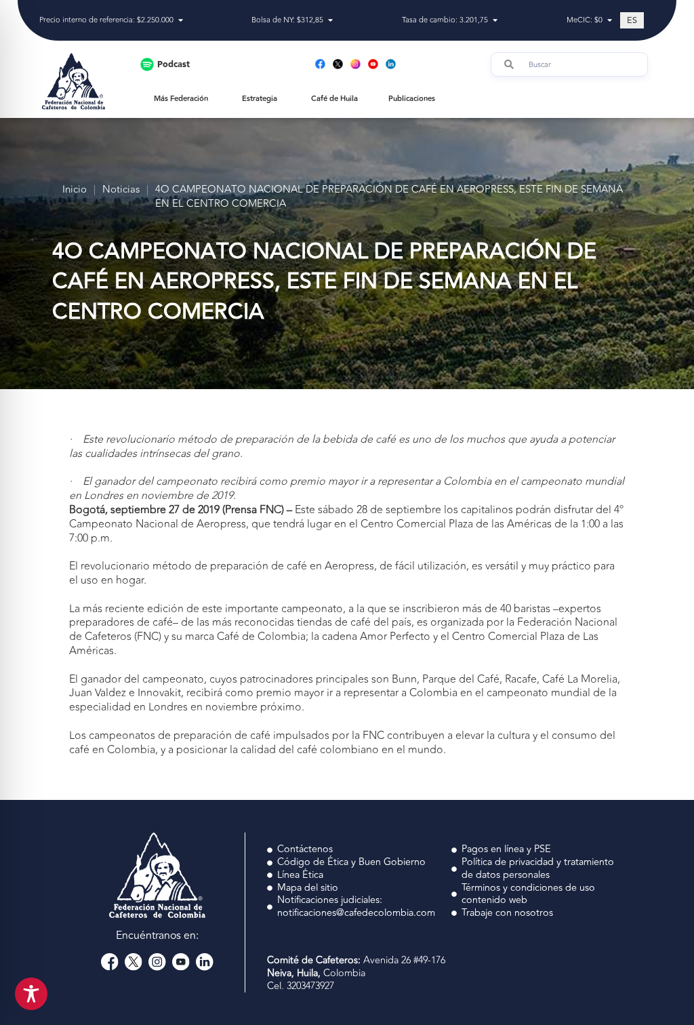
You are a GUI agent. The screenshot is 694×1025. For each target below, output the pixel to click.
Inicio (74, 190)
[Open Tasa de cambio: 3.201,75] (495, 21)
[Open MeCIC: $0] (609, 21)
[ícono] (110, 962)
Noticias (121, 190)
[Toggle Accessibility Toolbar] (31, 993)
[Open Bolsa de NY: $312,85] (330, 21)
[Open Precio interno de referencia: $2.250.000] (180, 21)
